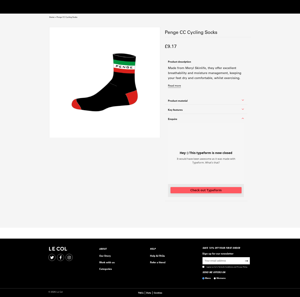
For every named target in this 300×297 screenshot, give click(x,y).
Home (52, 17)
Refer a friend (157, 262)
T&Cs (141, 292)
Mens (208, 278)
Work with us (107, 262)
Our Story (105, 255)
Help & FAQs (157, 255)
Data (148, 292)
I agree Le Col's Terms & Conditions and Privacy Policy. (227, 267)
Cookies (158, 292)
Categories (105, 268)
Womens (221, 278)
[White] (104, 82)
